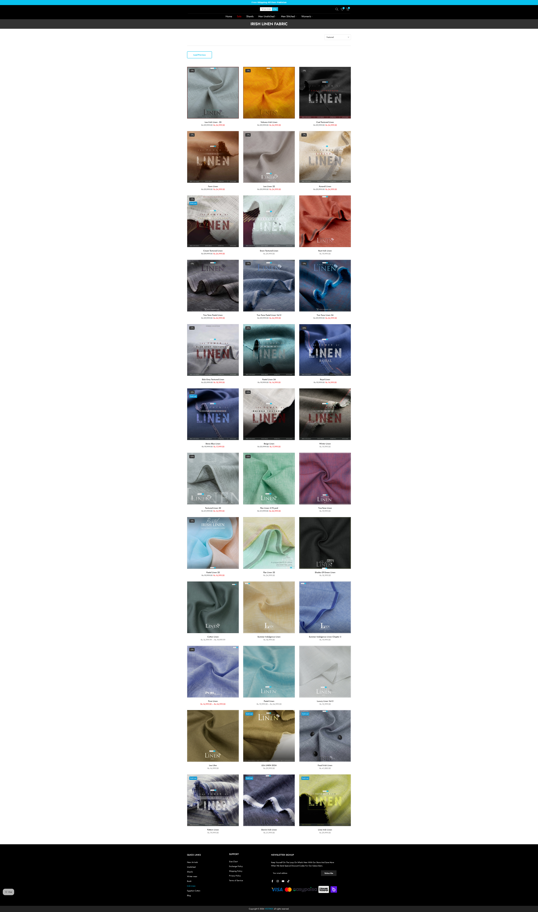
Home (229, 16)
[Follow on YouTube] (283, 881)
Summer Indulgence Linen (269, 636)
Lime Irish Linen (325, 829)
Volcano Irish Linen (269, 122)
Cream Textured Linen (213, 250)
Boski (189, 881)
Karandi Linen (325, 186)
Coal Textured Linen (325, 122)
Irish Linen (191, 886)
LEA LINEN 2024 (269, 765)
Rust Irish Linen (325, 250)
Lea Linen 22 (269, 186)
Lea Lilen (213, 765)
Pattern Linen (213, 829)
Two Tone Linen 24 (325, 315)
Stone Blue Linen (213, 443)
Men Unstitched (266, 16)
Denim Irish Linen (269, 829)
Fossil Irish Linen (325, 765)
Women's (306, 16)
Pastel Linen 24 (269, 379)
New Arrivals (192, 862)
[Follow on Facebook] (272, 881)
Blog (189, 895)
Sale (239, 16)
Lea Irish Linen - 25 (213, 122)
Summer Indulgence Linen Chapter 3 (325, 636)
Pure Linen (213, 701)
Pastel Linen (269, 701)
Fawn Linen (213, 186)
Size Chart (233, 861)
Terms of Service (236, 880)
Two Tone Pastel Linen (213, 315)
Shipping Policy (235, 871)
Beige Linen (269, 443)
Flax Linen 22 (269, 572)
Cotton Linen (213, 636)
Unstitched (191, 867)
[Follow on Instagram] (277, 881)
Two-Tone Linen (325, 508)
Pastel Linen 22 (213, 572)
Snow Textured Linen (269, 250)
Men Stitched (288, 16)
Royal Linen (325, 379)
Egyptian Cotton (193, 890)
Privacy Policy (235, 875)
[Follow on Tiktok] (288, 881)
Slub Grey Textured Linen (213, 379)
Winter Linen (325, 443)
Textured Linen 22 (213, 508)
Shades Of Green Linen (325, 572)
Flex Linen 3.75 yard (269, 508)
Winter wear (192, 876)
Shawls (249, 16)
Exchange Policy (236, 866)
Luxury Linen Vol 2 (325, 701)
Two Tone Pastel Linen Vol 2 (269, 315)
